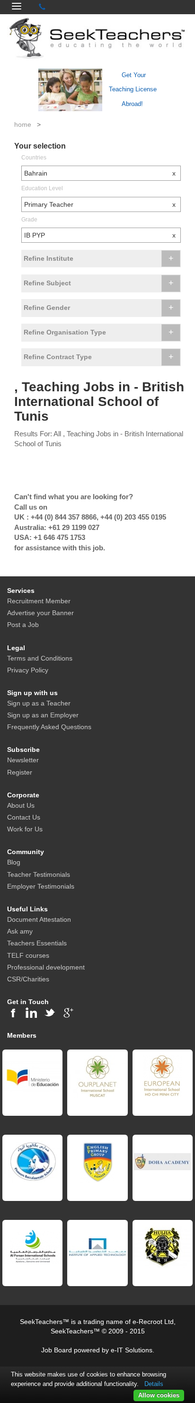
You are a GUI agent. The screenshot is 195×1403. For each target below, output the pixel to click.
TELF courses (28, 955)
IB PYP (100, 235)
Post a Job (23, 624)
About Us (21, 805)
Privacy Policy (27, 670)
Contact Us (23, 817)
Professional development (46, 967)
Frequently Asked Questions (49, 727)
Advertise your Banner (40, 613)
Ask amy (20, 931)
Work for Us (25, 829)
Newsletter (23, 760)
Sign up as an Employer (43, 715)
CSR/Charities (28, 979)
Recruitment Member (39, 601)
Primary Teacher (100, 204)
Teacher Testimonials (38, 874)
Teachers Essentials (37, 943)
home (22, 124)
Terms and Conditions (39, 658)
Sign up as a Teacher (39, 703)
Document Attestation (39, 919)
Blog (13, 862)
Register (19, 772)
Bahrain (100, 173)
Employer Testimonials (40, 886)
